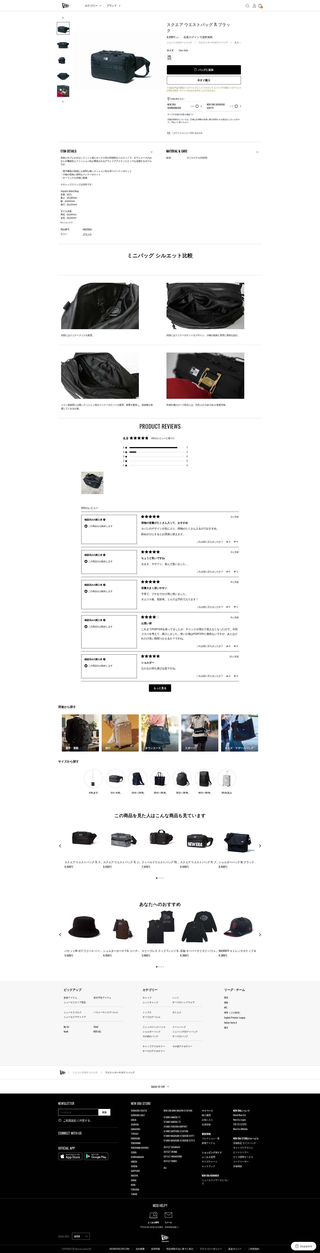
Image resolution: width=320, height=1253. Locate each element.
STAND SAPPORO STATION (176, 1131)
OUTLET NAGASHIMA (173, 1156)
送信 (104, 1112)
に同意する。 (78, 1120)
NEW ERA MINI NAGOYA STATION (178, 1110)
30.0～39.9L (182, 792)
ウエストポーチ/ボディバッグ (213, 42)
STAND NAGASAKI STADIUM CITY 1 (179, 1135)
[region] (92, 483)
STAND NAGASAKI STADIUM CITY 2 (179, 1140)
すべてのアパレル (151, 1016)
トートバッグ (179, 1026)
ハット (175, 997)
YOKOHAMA (136, 1143)
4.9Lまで (93, 792)
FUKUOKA (135, 1189)
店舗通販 (237, 1166)
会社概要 (140, 1249)
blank (166, 1115)
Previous (63, 19)
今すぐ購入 (203, 80)
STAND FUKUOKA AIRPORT (175, 1126)
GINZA (133, 1119)
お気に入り (207, 1119)
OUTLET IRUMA (170, 1151)
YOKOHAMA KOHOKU (140, 1147)
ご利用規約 (69, 1120)
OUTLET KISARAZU (172, 1147)
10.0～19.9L (138, 792)
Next (63, 100)
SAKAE (133, 1180)
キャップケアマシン (243, 1147)
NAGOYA (134, 1175)
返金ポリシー (235, 1249)
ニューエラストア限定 (75, 1002)
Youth (66, 1031)
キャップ (147, 997)
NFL (225, 1007)
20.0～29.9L (160, 792)
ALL (165, 1167)
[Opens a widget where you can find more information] (303, 1246)
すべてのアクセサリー (154, 1050)
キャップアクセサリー (154, 1046)
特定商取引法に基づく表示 (179, 1249)
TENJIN (134, 1194)
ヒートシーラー (241, 1152)
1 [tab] (156, 878)
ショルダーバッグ (151, 1031)
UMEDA (134, 1161)
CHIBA (133, 1152)
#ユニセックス (67, 222)
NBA (226, 1002)
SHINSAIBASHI (137, 1157)
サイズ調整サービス (243, 1156)
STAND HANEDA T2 (172, 1121)
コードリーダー (241, 1161)
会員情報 (206, 1124)
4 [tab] (163, 878)
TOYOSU (134, 1133)
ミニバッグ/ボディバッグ (179, 42)
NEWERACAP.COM (119, 1249)
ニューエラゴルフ (72, 1012)
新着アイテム (70, 997)
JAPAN (77, 1236)
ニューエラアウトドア (75, 1016)
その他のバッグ (150, 1036)
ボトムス (176, 1012)
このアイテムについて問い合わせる (186, 133)
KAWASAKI (135, 1138)
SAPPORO (135, 1170)
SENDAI (134, 1166)
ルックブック (208, 1166)
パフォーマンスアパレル (106, 1012)
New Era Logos (239, 1119)
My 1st (66, 1026)
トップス (147, 1012)
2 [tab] (159, 878)
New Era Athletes (240, 1128)
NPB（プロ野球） (232, 1012)
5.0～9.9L (116, 792)
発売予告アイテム (102, 997)
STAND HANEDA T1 (172, 1117)
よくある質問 (208, 1156)
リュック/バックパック (154, 1026)
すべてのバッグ (180, 1036)
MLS (226, 1027)
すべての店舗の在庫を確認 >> (180, 114)
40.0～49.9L (204, 792)
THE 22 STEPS (239, 1124)
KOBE (133, 1184)
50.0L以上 (227, 792)
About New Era (239, 1115)
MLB (226, 997)
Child (96, 1026)
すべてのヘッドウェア (183, 1002)
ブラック (87, 234)
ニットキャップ (150, 1002)
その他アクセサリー (182, 1046)
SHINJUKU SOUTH (139, 1110)
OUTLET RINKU (170, 1161)
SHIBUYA (135, 1124)
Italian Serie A (230, 1022)
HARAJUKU (135, 1129)
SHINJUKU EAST (138, 1115)
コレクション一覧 (211, 1138)
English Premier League (234, 1017)
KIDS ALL (97, 1031)
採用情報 (155, 1249)
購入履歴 (206, 1115)
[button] (155, 447)
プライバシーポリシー (211, 1249)
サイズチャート (209, 1161)
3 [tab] (161, 878)
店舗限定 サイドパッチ (244, 1142)
